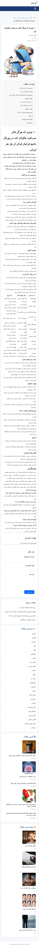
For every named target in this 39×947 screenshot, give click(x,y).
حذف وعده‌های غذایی (26, 105)
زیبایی (34, 691)
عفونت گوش (29, 98)
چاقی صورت (32, 666)
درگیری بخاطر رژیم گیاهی (28, 619)
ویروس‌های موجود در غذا (25, 112)
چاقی (34, 658)
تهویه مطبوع (29, 109)
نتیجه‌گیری (29, 122)
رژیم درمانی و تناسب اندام (21, 17)
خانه (35, 17)
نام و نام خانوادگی (29, 557)
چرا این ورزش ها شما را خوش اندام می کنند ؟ (22, 615)
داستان (34, 670)
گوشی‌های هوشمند (27, 119)
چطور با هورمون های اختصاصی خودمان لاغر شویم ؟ (20, 611)
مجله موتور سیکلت (30, 723)
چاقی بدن (33, 662)
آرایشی (34, 633)
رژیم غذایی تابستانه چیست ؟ (27, 607)
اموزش (33, 641)
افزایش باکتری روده (27, 91)
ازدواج (31, 116)
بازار (34, 646)
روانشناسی (32, 682)
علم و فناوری (32, 707)
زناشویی (33, 686)
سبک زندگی (32, 695)
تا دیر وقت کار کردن (26, 102)
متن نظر (31, 574)
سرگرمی (33, 699)
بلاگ (31, 17)
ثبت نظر (29, 592)
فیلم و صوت (32, 715)
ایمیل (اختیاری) (29, 565)
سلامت (33, 703)
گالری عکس (32, 719)
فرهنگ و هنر (32, 711)
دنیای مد (33, 678)
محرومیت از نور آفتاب (26, 88)
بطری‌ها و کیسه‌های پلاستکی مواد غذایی (21, 95)
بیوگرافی (33, 654)
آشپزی (34, 637)
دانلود (34, 674)
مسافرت (33, 727)
